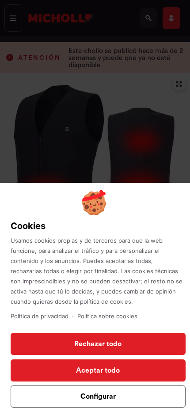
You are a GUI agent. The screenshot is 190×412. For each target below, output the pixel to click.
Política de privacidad (39, 316)
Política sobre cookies (107, 316)
